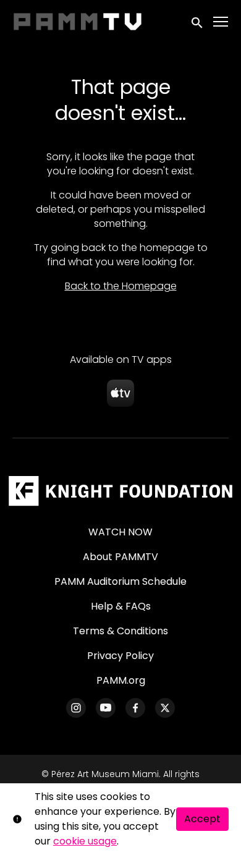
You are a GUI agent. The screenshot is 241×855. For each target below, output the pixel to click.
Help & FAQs (121, 606)
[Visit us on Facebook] (135, 708)
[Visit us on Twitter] (165, 708)
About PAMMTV (120, 557)
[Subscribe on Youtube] (106, 708)
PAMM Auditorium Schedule (120, 581)
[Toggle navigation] (221, 22)
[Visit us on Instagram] (76, 708)
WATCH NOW (120, 532)
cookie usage (85, 841)
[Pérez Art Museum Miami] (120, 490)
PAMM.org (120, 680)
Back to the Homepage (121, 286)
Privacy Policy (120, 656)
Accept (202, 819)
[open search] (198, 21)
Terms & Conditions (120, 631)
